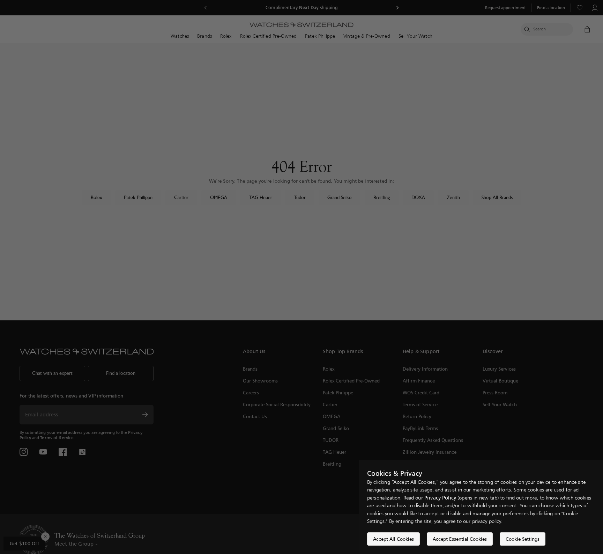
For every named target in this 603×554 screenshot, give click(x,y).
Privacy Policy (440, 497)
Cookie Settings (522, 539)
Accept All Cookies (393, 539)
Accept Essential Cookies (460, 539)
